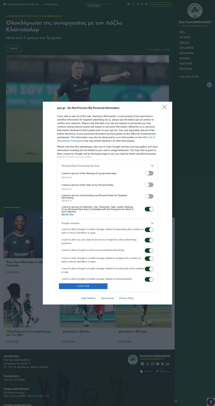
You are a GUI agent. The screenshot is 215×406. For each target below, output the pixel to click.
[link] (165, 108)
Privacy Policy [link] (126, 298)
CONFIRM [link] (83, 286)
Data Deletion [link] (88, 298)
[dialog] (107, 203)
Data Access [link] (107, 298)
